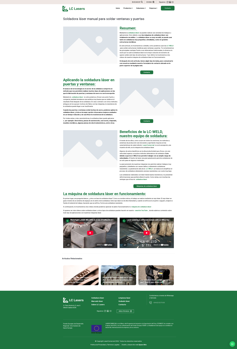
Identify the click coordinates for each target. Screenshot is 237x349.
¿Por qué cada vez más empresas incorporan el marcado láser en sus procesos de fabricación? (79, 279)
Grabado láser (124, 301)
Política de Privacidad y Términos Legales (105, 345)
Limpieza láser (124, 298)
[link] (73, 300)
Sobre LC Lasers (98, 304)
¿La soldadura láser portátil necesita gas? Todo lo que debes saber (155, 281)
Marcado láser (97, 301)
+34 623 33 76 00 (159, 302)
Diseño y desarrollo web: (134, 345)
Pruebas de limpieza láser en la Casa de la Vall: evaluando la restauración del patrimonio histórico (117, 279)
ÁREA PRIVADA (124, 311)
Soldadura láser (97, 298)
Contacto (122, 304)
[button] (232, 344)
